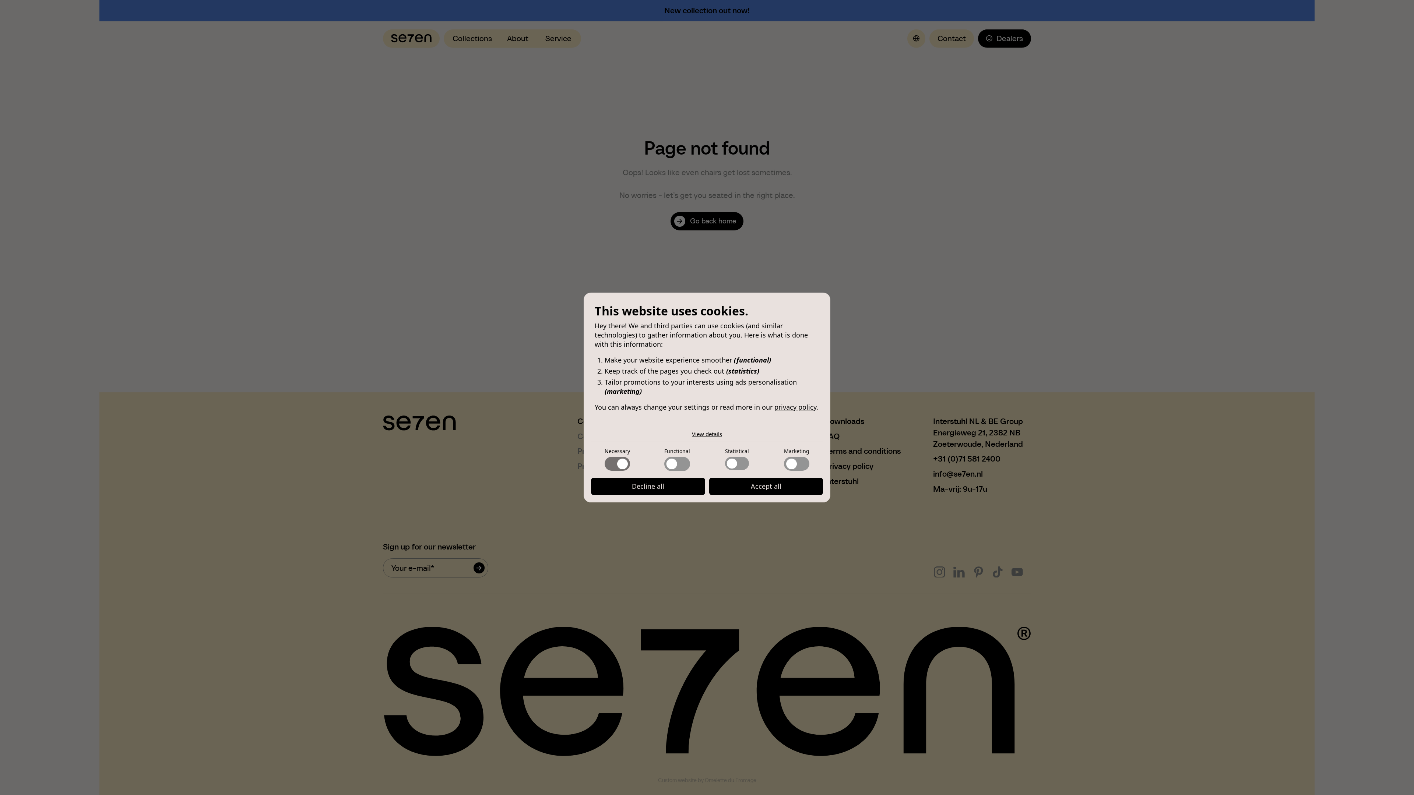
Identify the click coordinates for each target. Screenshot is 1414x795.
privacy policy (795, 407)
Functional (677, 451)
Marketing (796, 451)
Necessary (617, 451)
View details (707, 434)
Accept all (766, 486)
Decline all (648, 486)
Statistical (737, 451)
